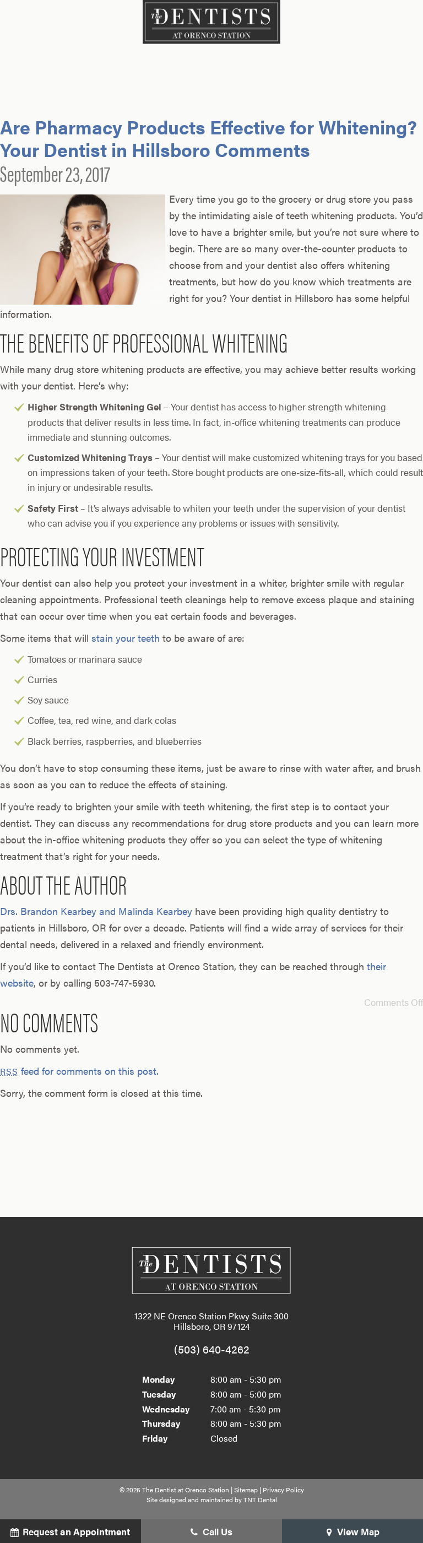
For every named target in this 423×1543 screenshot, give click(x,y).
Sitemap (246, 1490)
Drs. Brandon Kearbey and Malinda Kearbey (96, 911)
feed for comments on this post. (79, 1071)
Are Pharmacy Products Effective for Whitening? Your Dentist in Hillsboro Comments (208, 138)
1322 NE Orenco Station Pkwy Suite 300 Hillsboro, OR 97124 (211, 1321)
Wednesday (165, 1409)
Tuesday (159, 1394)
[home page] (211, 22)
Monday (158, 1379)
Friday (154, 1438)
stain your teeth (125, 638)
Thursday (161, 1423)
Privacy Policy (283, 1490)
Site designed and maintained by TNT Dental (212, 1499)
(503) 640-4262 (212, 1349)
